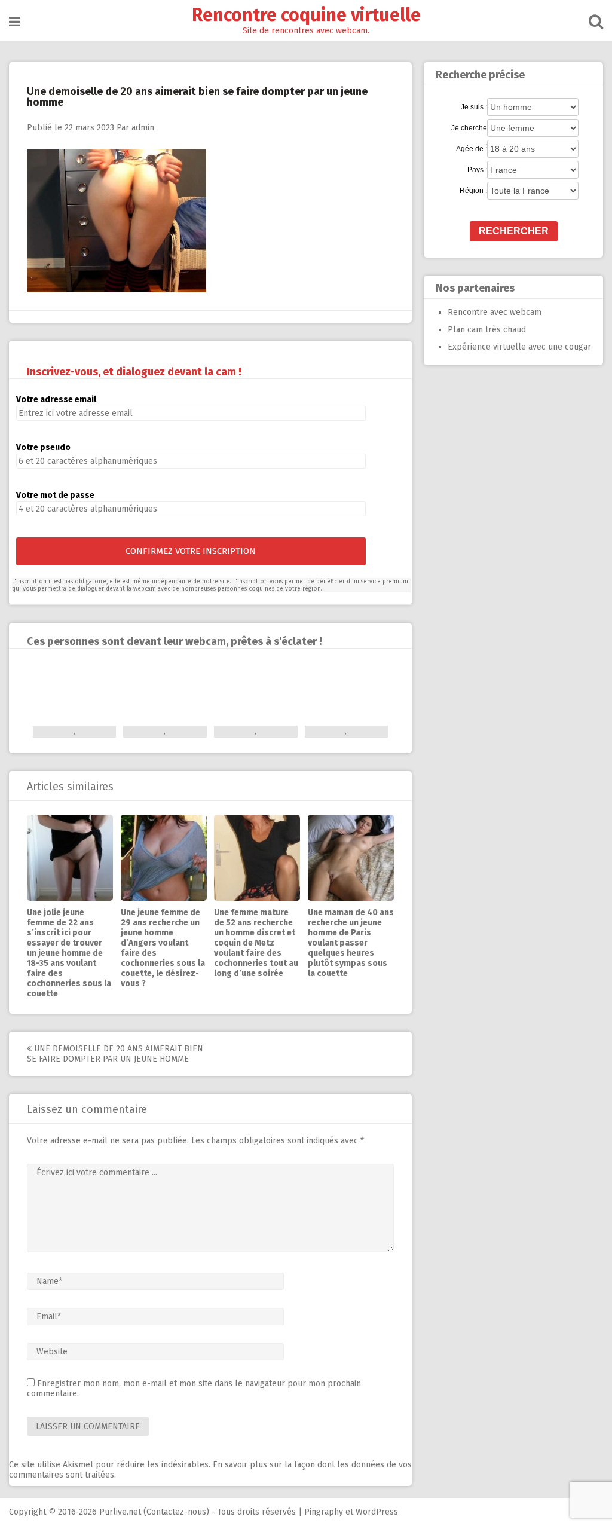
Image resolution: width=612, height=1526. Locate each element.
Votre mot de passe (55, 495)
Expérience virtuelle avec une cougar (519, 347)
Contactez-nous (176, 1512)
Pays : (477, 170)
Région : (473, 190)
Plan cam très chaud (487, 330)
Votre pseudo (43, 447)
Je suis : (474, 107)
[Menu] (14, 22)
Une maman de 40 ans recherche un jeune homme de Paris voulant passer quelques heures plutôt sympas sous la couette (351, 942)
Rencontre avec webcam (494, 312)
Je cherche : (469, 128)
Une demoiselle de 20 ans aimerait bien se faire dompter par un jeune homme (115, 1054)
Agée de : (471, 149)
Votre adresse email (56, 400)
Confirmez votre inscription (191, 551)
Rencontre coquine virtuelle (306, 15)
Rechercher (514, 231)
